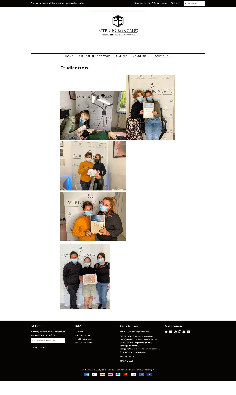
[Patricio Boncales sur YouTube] (188, 332)
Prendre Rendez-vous (94, 56)
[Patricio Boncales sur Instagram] (179, 332)
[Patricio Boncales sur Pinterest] (175, 332)
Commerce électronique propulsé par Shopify (135, 370)
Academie (140, 56)
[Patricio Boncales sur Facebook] (170, 332)
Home (69, 56)
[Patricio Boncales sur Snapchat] (183, 332)
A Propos (79, 332)
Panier (177, 3)
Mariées (121, 56)
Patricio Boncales (108, 370)
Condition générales (83, 339)
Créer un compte (159, 3)
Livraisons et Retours (84, 342)
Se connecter (141, 3)
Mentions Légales (82, 335)
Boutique (162, 56)
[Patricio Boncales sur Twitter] (166, 332)
